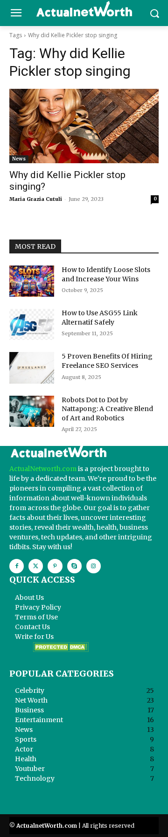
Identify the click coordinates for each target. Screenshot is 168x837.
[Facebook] (16, 566)
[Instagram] (93, 566)
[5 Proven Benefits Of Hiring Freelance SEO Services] (31, 367)
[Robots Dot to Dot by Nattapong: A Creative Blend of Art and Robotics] (31, 411)
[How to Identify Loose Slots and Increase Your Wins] (31, 281)
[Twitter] (35, 566)
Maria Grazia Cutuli (35, 199)
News (19, 159)
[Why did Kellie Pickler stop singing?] (84, 126)
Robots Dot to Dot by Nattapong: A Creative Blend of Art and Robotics (107, 409)
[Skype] (74, 566)
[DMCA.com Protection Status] (61, 649)
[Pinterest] (55, 566)
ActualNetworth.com (43, 469)
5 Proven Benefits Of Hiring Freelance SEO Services (107, 361)
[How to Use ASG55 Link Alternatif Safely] (31, 324)
